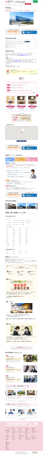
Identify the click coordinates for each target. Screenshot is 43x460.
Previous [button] (6, 394)
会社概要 (13, 437)
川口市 (26, 230)
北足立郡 (14, 232)
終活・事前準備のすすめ (34, 431)
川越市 (7, 232)
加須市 (20, 230)
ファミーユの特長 (8, 428)
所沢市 (14, 238)
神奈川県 (20, 251)
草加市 (7, 238)
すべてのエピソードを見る (21, 401)
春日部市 (14, 230)
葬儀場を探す (7, 442)
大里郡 (26, 228)
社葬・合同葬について (14, 431)
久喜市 (7, 234)
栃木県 (20, 253)
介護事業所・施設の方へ (27, 439)
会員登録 (20, 439)
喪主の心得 (33, 429)
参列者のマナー (33, 430)
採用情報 (13, 439)
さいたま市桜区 (15, 222)
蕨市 (13, 246)
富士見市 (27, 242)
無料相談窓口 (7, 430)
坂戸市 (7, 236)
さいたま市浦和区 (21, 220)
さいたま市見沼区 (21, 224)
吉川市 (26, 244)
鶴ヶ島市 (27, 238)
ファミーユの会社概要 (33, 73)
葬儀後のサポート (27, 428)
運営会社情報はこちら (21, 347)
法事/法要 (26, 430)
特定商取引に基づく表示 (34, 437)
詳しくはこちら (9, 297)
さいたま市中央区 (21, 222)
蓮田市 (14, 240)
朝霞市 (14, 228)
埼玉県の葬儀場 (12, 5)
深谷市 (20, 242)
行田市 (26, 232)
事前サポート (20, 430)
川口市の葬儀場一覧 (17, 5)
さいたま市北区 (9, 222)
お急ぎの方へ (7, 432)
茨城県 (7, 253)
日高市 (14, 242)
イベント (7, 437)
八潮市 (20, 244)
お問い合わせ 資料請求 (35, 1)
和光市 (7, 246)
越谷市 (26, 234)
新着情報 (7, 435)
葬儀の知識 (33, 428)
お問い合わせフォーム (21, 435)
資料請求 (20, 438)
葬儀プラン (13, 428)
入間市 (20, 228)
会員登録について (35, 92)
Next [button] (35, 394)
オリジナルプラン (14, 429)
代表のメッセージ (14, 438)
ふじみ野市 (8, 244)
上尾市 (7, 228)
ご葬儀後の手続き (27, 429)
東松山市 (8, 242)
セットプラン (13, 430)
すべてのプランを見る (21, 113)
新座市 (7, 240)
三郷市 (14, 244)
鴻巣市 (20, 234)
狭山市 (20, 236)
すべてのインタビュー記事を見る (21, 419)
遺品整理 (26, 431)
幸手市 (14, 236)
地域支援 (7, 439)
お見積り (20, 437)
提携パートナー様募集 (27, 438)
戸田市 (20, 238)
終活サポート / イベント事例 (21, 433)
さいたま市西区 (28, 222)
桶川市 (7, 230)
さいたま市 (8, 220)
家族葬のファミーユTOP (7, 5)
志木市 (26, 236)
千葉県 (26, 251)
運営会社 (13, 435)
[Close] (24, 129)
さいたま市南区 (15, 224)
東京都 (7, 251)
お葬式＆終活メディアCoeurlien (34, 432)
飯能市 (26, 240)
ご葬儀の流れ (20, 428)
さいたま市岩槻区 (15, 220)
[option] (21, 19)
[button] (21, 132)
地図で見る (27, 41)
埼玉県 (14, 251)
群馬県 (14, 253)
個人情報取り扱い (33, 438)
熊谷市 (14, 234)
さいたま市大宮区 (28, 220)
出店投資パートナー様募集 (28, 437)
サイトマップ (33, 439)
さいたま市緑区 (9, 224)
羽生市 (20, 240)
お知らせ (7, 438)
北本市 (20, 232)
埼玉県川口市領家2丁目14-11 (10, 8)
